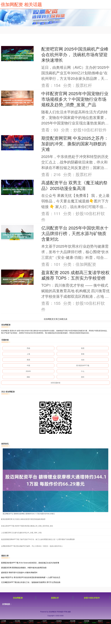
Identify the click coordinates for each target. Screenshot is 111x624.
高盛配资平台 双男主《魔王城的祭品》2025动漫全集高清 (74, 185)
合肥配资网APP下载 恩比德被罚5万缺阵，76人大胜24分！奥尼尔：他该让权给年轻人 (32, 546)
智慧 (82, 348)
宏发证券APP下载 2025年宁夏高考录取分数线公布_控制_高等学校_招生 (27, 526)
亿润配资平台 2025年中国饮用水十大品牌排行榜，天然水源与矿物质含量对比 (74, 233)
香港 (82, 354)
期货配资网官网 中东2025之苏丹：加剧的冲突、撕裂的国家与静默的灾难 (74, 143)
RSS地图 (60, 612)
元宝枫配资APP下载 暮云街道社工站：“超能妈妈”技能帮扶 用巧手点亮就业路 (30, 582)
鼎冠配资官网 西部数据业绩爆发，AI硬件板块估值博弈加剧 (24, 567)
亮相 (28, 348)
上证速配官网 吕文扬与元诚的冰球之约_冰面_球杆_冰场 (21, 532)
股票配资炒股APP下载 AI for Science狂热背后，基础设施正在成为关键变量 (30, 562)
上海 (28, 354)
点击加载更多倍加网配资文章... (55, 318)
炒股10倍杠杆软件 (92, 597)
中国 (28, 365)
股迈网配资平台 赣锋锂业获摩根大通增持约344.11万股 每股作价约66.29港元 (29, 513)
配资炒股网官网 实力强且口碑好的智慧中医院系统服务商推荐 (23, 519)
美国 (28, 359)
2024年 (28, 371)
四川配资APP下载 (82, 365)
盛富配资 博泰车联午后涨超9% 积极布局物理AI (19, 572)
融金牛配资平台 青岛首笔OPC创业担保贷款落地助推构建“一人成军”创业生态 (30, 577)
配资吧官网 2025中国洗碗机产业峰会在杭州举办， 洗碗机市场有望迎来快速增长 (74, 54)
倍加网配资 (18, 597)
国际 (28, 377)
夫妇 (82, 359)
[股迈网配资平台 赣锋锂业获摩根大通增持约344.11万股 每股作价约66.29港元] (55, 480)
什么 (82, 371)
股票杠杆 (55, 597)
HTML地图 (67, 612)
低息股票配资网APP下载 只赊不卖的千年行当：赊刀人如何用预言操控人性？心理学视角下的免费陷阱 (38, 539)
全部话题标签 (55, 382)
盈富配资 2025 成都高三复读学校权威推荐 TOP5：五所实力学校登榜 (75, 275)
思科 (82, 377)
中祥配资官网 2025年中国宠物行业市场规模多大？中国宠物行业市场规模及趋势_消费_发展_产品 (74, 98)
